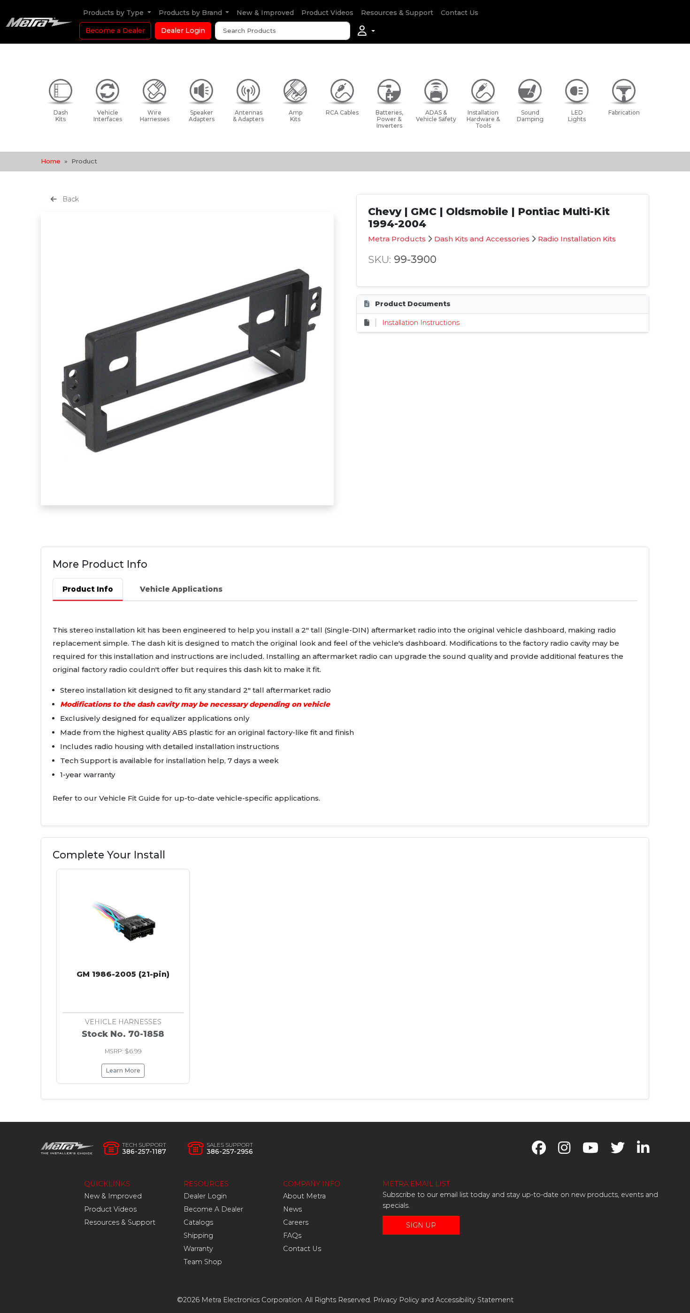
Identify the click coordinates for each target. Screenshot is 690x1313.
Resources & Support (397, 12)
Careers (295, 1222)
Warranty (198, 1248)
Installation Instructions (421, 322)
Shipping (198, 1235)
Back (70, 199)
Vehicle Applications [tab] (181, 589)
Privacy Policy (396, 1300)
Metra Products (397, 238)
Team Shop (203, 1262)
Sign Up (421, 1225)
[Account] (366, 31)
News (292, 1209)
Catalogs (198, 1222)
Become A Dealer (213, 1209)
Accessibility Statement (475, 1300)
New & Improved (265, 12)
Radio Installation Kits (577, 238)
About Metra (304, 1196)
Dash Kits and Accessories (481, 238)
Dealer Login (183, 30)
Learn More (123, 1070)
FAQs (292, 1235)
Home (51, 161)
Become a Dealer (115, 30)
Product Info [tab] (87, 589)
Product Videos (327, 12)
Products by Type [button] (114, 12)
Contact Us (459, 12)
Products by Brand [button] (191, 12)
